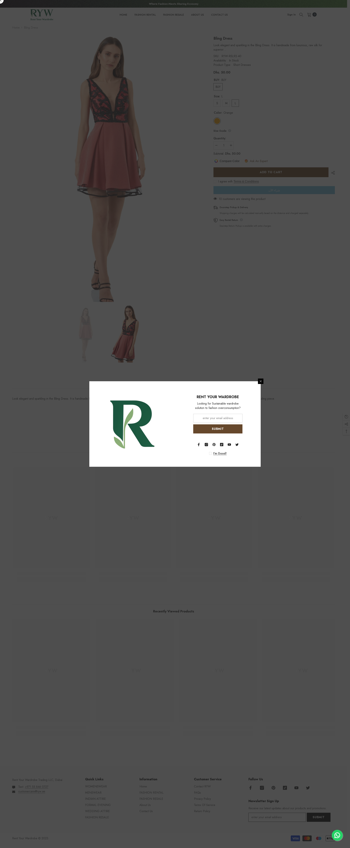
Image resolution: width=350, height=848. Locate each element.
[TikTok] (221, 444)
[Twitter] (237, 444)
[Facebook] (199, 444)
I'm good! (220, 453)
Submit (218, 429)
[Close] (260, 381)
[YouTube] (229, 444)
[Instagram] (206, 444)
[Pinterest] (214, 444)
